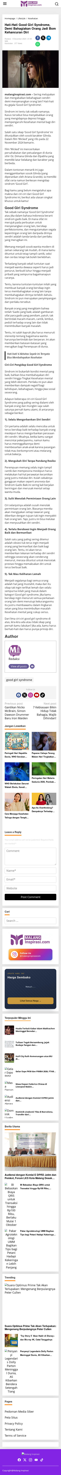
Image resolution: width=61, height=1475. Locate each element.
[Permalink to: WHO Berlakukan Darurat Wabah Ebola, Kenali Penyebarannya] (17, 771)
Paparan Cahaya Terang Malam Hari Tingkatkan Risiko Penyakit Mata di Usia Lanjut (43, 755)
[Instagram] (30, 695)
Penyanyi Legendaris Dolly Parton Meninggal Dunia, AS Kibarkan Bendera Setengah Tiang (36, 1353)
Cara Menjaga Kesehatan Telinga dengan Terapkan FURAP (17, 815)
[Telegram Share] (48, 38)
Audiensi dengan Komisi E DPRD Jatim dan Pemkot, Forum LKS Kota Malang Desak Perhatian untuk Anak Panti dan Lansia (30, 1176)
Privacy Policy (14, 1423)
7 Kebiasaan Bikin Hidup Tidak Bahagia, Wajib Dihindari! (44, 711)
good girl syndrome (19, 680)
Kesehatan (9, 43)
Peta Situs (11, 1417)
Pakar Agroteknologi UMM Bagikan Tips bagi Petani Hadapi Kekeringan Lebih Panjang (37, 1232)
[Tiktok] (42, 695)
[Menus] (4, 3)
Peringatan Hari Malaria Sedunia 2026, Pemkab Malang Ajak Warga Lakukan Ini (43, 780)
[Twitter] (24, 695)
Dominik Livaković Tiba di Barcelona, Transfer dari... (34, 1113)
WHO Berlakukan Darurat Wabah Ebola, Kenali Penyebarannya (17, 785)
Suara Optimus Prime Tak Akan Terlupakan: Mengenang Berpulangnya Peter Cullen (30, 1327)
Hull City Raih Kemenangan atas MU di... (34, 1057)
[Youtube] (36, 695)
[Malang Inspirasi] (31, 3)
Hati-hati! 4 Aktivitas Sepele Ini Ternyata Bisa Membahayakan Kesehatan (28, 355)
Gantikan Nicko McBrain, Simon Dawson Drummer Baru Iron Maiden (17, 711)
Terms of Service (15, 1435)
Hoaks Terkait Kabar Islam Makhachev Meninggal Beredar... (35, 1030)
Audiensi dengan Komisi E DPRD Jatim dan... (35, 1099)
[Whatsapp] (37, 44)
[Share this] (37, 38)
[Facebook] (18, 695)
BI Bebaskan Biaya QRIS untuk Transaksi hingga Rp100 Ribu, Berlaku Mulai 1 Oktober (35, 1186)
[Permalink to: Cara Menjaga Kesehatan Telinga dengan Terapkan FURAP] (17, 801)
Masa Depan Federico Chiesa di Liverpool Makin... (31, 1085)
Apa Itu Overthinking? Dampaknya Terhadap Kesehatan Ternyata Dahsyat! (42, 809)
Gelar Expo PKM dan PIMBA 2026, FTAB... (36, 1071)
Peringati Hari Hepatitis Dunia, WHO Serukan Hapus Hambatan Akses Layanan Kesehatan (16, 755)
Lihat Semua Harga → (30, 1001)
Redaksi (14, 659)
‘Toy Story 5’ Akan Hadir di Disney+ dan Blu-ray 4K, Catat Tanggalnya (37, 1337)
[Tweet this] (43, 38)
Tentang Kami (14, 1429)
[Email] (32, 666)
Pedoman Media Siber (19, 1411)
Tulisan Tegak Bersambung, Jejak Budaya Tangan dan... (32, 1043)
